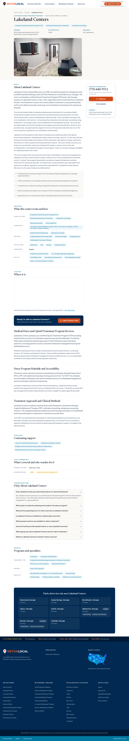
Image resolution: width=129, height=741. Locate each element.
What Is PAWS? (39, 711)
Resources (81, 4)
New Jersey (70, 714)
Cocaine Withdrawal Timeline (44, 704)
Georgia (27, 12)
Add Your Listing (103, 697)
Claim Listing (27, 738)
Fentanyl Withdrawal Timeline (44, 694)
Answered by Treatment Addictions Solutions (112, 6)
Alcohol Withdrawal (41, 701)
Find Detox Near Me (34, 4)
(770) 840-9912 (98, 89)
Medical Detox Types (10, 711)
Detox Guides (49, 4)
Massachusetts (71, 718)
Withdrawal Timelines (66, 4)
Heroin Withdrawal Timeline (44, 690)
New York (69, 701)
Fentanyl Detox (8, 690)
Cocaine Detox (8, 694)
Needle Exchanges (104, 694)
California (69, 690)
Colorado (69, 721)
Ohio (68, 707)
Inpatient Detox (8, 714)
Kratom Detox (7, 704)
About (100, 687)
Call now (102, 99)
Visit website (101, 104)
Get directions (69, 310)
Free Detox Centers (9, 718)
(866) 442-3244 (114, 4)
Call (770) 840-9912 (70, 321)
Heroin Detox (7, 687)
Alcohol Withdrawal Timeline (12, 707)
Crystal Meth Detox (9, 697)
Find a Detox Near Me (52, 654)
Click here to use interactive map (99, 668)
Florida (68, 697)
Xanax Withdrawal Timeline (43, 697)
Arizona (68, 711)
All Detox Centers (72, 687)
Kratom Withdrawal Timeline (44, 707)
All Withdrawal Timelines (43, 687)
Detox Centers (18, 12)
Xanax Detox (7, 701)
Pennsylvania (70, 704)
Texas (68, 694)
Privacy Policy (102, 701)
